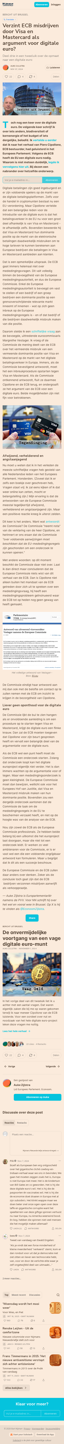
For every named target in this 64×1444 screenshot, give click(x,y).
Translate (10, 19)
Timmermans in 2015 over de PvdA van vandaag (23, 1370)
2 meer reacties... (12, 1278)
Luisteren (55, 67)
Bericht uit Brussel (15, 14)
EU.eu (35, 675)
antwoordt (52, 521)
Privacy (27, 1428)
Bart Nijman (27, 1316)
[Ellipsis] (59, 1160)
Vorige (11, 1066)
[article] (32, 1312)
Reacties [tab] (9, 1122)
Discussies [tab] (34, 1294)
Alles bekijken (14, 1387)
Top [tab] (6, 1294)
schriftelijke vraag (43, 331)
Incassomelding (53, 1428)
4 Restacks (41, 1044)
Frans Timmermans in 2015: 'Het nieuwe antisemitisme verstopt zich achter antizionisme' (24, 1360)
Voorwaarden (38, 1428)
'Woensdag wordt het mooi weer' (21, 1306)
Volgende (51, 1066)
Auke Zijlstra (18, 66)
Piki (12, 1160)
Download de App (45, 1434)
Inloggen (56, 4)
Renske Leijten (22, 1344)
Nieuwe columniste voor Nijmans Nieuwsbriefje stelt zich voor (21, 1338)
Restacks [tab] (22, 1122)
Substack (17, 1440)
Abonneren (42, 4)
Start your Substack (22, 1434)
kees (12, 1235)
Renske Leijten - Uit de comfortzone (18, 1330)
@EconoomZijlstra (32, 909)
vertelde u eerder (45, 140)
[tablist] (16, 1123)
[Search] (58, 1295)
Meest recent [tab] (19, 1294)
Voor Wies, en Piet (13, 1312)
